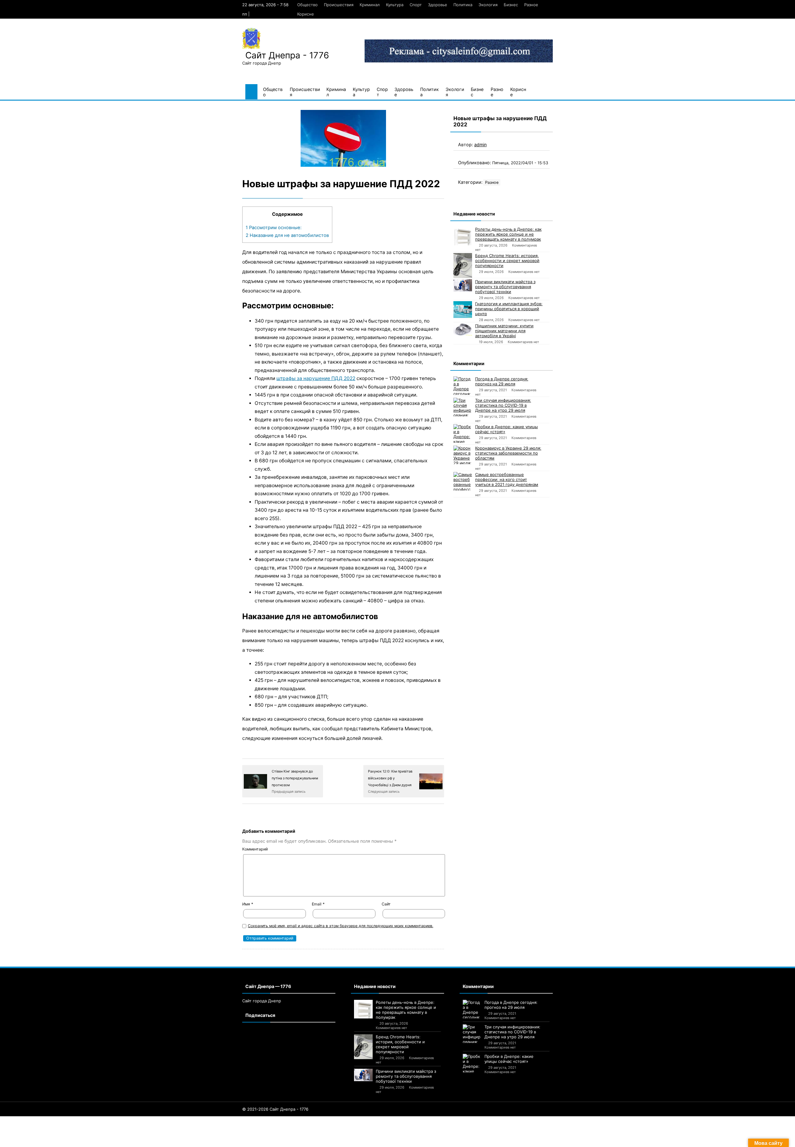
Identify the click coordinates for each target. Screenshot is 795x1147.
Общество (307, 4)
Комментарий (255, 849)
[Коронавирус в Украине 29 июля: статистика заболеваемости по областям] (462, 455)
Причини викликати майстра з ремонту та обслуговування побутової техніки (505, 286)
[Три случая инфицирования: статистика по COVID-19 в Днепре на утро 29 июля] (462, 407)
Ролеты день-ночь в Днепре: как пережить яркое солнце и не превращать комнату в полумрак (508, 234)
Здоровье (437, 4)
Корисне (305, 13)
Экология (488, 4)
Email (318, 904)
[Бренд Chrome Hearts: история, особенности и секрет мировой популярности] (462, 265)
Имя (247, 904)
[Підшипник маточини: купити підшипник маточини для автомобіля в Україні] (462, 329)
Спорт (416, 4)
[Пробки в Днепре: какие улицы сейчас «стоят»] (462, 433)
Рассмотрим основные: (274, 227)
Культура (394, 4)
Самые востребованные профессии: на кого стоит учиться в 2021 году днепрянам (506, 479)
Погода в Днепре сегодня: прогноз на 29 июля (501, 381)
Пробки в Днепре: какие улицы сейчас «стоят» (506, 429)
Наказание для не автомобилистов (287, 235)
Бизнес (511, 4)
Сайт (386, 904)
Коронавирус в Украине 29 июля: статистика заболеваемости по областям (508, 453)
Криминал (370, 4)
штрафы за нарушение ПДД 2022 (315, 378)
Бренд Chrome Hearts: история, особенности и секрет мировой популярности (507, 260)
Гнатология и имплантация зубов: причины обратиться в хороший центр (509, 308)
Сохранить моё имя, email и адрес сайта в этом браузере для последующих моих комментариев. (340, 925)
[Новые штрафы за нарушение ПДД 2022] (343, 138)
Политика (462, 4)
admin (480, 144)
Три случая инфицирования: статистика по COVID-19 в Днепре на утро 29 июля (503, 405)
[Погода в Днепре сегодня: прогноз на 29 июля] (462, 385)
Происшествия (338, 4)
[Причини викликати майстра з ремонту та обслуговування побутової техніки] (462, 285)
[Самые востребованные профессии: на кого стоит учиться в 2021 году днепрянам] (462, 481)
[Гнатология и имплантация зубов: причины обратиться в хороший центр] (462, 309)
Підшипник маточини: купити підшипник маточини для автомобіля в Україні (504, 330)
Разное (531, 4)
